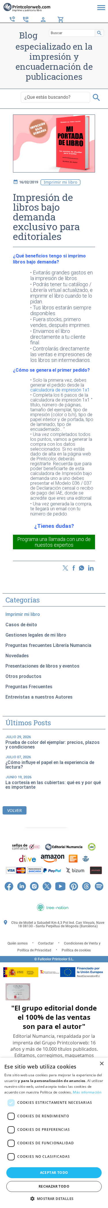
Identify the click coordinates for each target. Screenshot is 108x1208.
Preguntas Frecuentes (28, 686)
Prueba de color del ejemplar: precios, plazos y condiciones (52, 742)
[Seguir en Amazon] (54, 895)
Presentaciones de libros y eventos (42, 666)
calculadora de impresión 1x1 (60, 390)
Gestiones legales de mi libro (35, 635)
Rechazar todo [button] (54, 1186)
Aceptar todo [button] (54, 1172)
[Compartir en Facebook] (74, 567)
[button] (54, 1198)
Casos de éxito (21, 624)
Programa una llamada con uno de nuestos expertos (54, 542)
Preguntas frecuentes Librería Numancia (48, 645)
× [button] (101, 1064)
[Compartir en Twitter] (65, 567)
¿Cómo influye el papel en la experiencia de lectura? (49, 762)
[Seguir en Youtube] (60, 886)
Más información (87, 1092)
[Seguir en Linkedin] (21, 886)
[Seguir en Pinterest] (73, 886)
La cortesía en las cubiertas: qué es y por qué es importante (53, 782)
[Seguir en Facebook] (9, 886)
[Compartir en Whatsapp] (81, 567)
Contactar (46, 943)
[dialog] (54, 1133)
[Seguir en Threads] (86, 886)
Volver (14, 810)
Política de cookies (76, 950)
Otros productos (23, 676)
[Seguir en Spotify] (99, 886)
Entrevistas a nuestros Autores (39, 697)
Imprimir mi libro (22, 614)
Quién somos (17, 943)
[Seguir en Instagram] (34, 886)
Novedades (17, 655)
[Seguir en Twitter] (47, 886)
